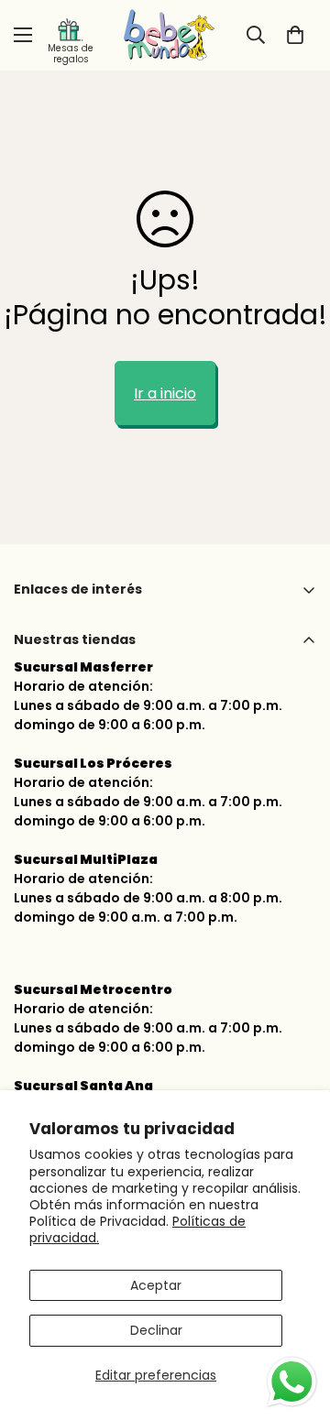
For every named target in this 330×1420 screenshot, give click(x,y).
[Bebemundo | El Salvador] (165, 35)
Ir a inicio (165, 393)
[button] (295, 35)
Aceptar (156, 1285)
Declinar (156, 1330)
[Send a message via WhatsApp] (292, 1382)
